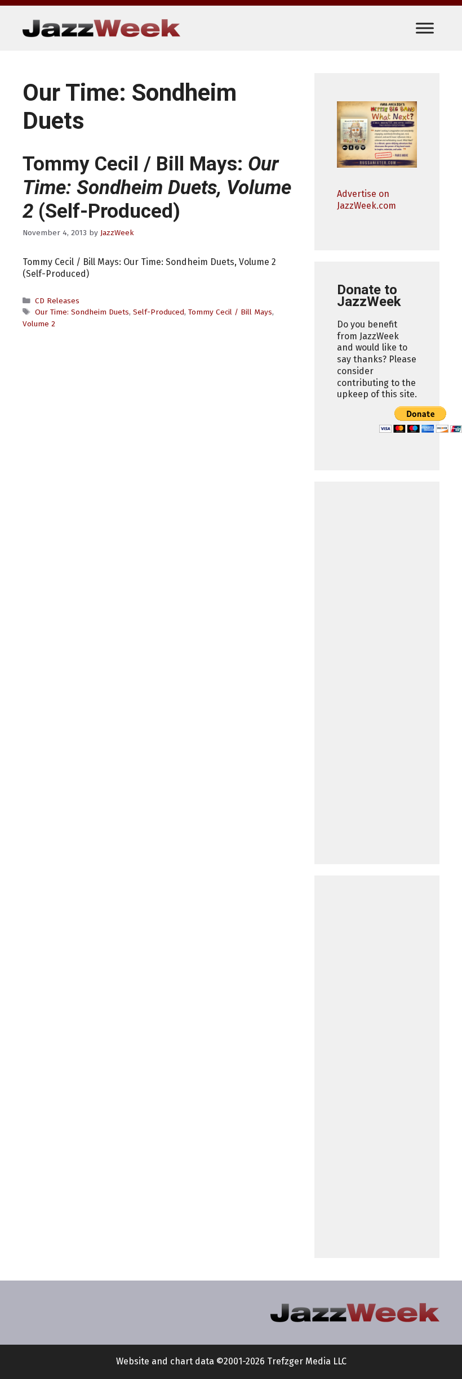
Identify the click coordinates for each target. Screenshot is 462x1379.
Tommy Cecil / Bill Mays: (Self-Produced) (157, 187)
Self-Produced (158, 312)
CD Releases (57, 301)
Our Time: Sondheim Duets (82, 312)
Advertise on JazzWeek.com (366, 199)
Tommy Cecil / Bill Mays (230, 312)
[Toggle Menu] (425, 28)
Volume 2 (39, 324)
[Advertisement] (377, 673)
